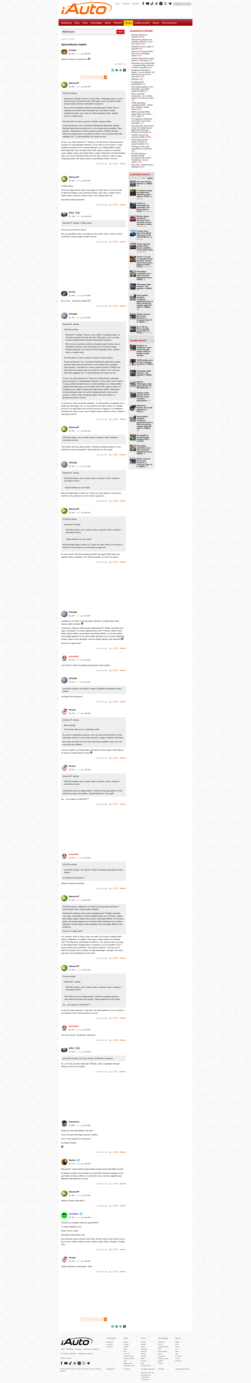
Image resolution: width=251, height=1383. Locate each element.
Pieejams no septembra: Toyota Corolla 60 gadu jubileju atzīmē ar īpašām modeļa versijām (144, 350)
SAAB (71, 39)
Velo (125, 1351)
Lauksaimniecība (129, 1358)
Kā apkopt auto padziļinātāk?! (138, 83)
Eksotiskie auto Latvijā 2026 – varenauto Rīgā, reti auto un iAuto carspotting (142, 65)
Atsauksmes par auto (147, 1372)
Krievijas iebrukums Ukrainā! (139, 36)
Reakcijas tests (145, 1365)
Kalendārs (178, 1361)
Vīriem (143, 1338)
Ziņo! (117, 4)
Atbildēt (122, 164)
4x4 (176, 1349)
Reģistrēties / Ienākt (182, 4)
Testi (125, 1361)
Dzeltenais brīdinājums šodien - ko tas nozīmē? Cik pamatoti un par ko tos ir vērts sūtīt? (142, 73)
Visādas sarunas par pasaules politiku (141, 136)
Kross (177, 1344)
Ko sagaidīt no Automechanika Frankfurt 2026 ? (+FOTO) (143, 438)
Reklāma (126, 4)
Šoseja (177, 1346)
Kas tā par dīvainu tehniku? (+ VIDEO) (144, 183)
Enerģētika (161, 1342)
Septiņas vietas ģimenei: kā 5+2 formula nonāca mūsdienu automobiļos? (143, 397)
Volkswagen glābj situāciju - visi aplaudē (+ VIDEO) (144, 287)
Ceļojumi (143, 1356)
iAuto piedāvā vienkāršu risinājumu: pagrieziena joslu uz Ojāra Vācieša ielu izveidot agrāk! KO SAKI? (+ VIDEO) (145, 302)
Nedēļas (150, 178)
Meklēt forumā (68, 32)
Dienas (143, 178)
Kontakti (135, 4)
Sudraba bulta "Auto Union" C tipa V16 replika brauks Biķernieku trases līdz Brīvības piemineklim (142, 129)
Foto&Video (161, 1356)
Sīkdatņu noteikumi (85, 1354)
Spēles (160, 1354)
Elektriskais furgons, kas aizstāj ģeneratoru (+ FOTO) (144, 409)
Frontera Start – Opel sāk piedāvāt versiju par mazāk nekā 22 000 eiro (144, 234)
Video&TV (110, 1369)
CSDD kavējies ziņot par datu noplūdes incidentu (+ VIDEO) (145, 363)
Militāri (143, 1358)
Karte (142, 1363)
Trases (177, 1358)
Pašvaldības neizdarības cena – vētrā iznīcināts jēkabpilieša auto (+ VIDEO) (144, 450)
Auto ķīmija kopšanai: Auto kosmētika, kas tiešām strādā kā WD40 (142, 89)
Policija (143, 1346)
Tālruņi (160, 1344)
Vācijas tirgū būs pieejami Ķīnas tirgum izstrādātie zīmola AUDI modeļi (145, 248)
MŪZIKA (137, 79)
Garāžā (143, 1354)
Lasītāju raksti (145, 1379)
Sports (178, 1338)
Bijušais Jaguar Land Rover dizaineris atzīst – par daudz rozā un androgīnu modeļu (144, 221)
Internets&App (162, 1351)
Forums (127, 1369)
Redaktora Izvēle (129, 1365)
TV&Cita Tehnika (163, 1358)
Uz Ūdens (127, 1354)
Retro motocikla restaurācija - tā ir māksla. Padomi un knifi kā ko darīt (142, 97)
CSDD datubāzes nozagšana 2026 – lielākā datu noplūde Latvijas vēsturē (142, 106)
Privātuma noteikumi (68, 1354)
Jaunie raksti (138, 340)
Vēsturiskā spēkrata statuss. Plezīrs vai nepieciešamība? (140, 142)
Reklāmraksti (128, 1363)
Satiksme (144, 1351)
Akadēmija (144, 1349)
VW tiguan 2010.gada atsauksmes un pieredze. (141, 149)
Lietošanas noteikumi (91, 1349)
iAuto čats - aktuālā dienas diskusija (142, 166)
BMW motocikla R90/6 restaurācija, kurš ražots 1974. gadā (141, 114)
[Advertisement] (125, 266)
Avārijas (143, 1344)
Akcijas (161, 1369)
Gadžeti (160, 1361)
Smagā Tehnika (128, 1356)
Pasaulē (126, 1344)
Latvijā (126, 1342)
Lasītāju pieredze (148, 1369)
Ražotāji (64, 39)
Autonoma (109, 1346)
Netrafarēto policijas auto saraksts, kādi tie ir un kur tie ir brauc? (142, 42)
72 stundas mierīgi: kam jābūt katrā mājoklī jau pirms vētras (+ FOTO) (144, 193)
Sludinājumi (111, 1338)
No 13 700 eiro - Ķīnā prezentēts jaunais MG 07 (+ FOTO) (143, 330)
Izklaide (126, 1346)
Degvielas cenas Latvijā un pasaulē (142, 48)
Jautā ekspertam (182, 1369)
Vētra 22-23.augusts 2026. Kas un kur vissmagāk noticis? (142, 53)
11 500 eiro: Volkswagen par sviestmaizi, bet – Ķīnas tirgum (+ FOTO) (144, 207)
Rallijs (177, 1342)
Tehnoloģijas (163, 1338)
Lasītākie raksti (140, 174)
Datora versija (66, 1358)
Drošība (143, 1342)
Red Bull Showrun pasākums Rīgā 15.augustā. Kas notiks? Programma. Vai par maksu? (141, 158)
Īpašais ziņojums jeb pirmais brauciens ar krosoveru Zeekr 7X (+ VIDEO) (144, 318)
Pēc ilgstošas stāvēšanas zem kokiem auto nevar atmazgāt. (141, 121)
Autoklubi (143, 1361)
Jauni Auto (109, 1344)
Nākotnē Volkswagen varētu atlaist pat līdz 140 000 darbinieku (144, 385)
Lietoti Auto (109, 1342)
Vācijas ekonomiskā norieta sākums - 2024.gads (142, 59)
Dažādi (160, 1363)
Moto (125, 1349)
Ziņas (126, 1338)
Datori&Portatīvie (163, 1346)
